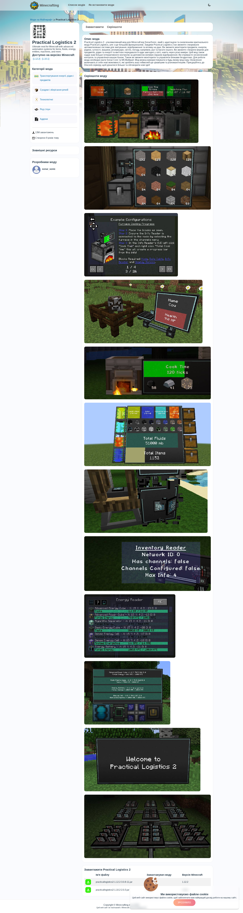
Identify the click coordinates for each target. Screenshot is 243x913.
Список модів (76, 5)
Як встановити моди (101, 5)
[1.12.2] (36, 59)
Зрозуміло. (184, 902)
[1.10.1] (45, 59)
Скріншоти (114, 26)
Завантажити (95, 26)
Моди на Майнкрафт (41, 19)
